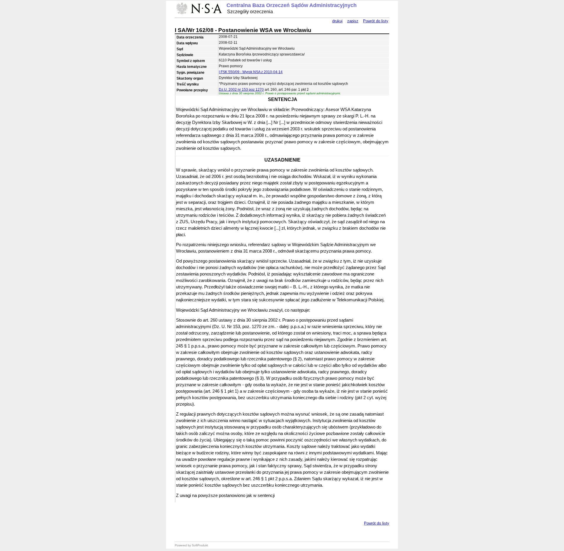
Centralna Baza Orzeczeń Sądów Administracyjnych (291, 5)
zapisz (352, 21)
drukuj (337, 21)
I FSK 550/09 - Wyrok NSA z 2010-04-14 (251, 72)
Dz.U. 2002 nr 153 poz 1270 (241, 90)
